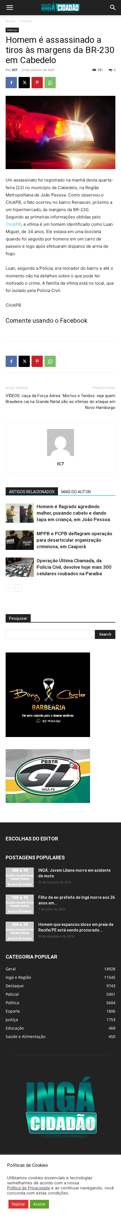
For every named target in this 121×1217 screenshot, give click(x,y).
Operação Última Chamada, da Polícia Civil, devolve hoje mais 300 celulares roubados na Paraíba (74, 567)
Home (10, 21)
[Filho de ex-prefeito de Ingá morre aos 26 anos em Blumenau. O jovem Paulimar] (20, 904)
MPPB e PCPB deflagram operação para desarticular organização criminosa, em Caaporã (74, 540)
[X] (24, 82)
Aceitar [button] (39, 1204)
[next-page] (18, 588)
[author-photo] (60, 455)
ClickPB (13, 224)
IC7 (14, 70)
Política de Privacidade (28, 1188)
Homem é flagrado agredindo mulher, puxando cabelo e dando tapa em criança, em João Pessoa (73, 513)
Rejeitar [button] (18, 1204)
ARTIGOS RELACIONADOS (32, 492)
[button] (10, 7)
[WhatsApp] (50, 82)
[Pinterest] (37, 82)
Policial (26, 21)
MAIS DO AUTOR (76, 492)
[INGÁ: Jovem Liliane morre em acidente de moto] (20, 877)
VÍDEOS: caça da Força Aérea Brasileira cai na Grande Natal (33, 398)
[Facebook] (11, 82)
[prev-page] (9, 588)
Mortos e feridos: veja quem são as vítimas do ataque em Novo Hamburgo (88, 401)
